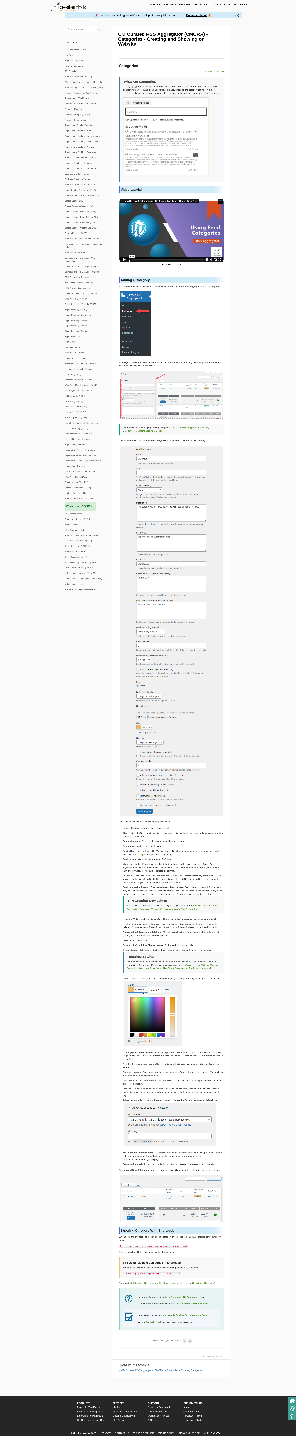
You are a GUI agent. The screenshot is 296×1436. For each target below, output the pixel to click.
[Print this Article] (221, 33)
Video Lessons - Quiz (74, 584)
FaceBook (188, 1420)
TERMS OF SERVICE (143, 1433)
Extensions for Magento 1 (90, 1411)
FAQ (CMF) (70, 342)
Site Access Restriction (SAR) (78, 541)
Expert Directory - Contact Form (79, 320)
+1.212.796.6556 (212, 1433)
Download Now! (196, 15)
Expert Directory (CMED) (76, 309)
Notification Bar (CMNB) (75, 396)
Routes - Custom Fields (75, 493)
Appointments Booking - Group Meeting (82, 136)
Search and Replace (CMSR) (77, 519)
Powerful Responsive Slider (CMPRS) (81, 423)
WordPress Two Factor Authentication (81, 535)
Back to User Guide (214, 71)
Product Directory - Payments (78, 439)
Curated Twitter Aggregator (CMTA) (80, 190)
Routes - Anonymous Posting (78, 488)
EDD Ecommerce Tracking (77, 277)
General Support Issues (75, 50)
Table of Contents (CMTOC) (77, 546)
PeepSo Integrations (74, 66)
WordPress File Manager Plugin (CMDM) (83, 239)
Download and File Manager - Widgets (82, 266)
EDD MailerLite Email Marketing (79, 282)
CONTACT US (217, 4)
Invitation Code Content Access (79, 369)
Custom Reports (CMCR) (76, 233)
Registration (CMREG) (75, 444)
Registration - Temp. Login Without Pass (83, 461)
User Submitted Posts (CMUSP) (79, 568)
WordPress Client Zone (75, 252)
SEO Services (120, 1420)
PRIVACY (106, 1433)
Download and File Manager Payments (82, 272)
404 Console (70, 71)
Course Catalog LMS (74, 201)
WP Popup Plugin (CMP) (76, 417)
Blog (199, 1415)
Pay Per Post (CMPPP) (75, 412)
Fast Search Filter (73, 347)
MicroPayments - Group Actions (79, 390)
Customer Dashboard (159, 1407)
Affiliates (152, 1420)
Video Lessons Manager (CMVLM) (80, 573)
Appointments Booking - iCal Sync (80, 147)
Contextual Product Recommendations (82, 195)
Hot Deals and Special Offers (91, 1420)
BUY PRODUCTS (237, 4)
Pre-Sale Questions (158, 1411)
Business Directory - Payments (79, 179)
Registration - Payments (75, 466)
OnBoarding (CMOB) (74, 401)
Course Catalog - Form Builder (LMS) (81, 217)
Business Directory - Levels (77, 174)
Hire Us (116, 1407)
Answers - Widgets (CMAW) (77, 114)
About (186, 1407)
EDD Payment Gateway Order (78, 288)
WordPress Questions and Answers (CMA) (84, 87)
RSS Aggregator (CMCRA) (77, 506)
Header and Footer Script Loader (79, 358)
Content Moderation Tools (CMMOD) (81, 293)
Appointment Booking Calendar (78, 125)
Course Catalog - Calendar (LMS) (79, 206)
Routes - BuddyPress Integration (79, 498)
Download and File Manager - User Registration (80, 259)
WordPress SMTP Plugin (76, 299)
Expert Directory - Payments (77, 331)
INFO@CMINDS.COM (189, 1433)
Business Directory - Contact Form (80, 168)
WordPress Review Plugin (76, 477)
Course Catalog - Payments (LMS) (80, 222)
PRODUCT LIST (71, 43)
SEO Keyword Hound (74, 530)
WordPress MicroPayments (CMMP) (81, 385)
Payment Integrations (74, 60)
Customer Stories (192, 1411)
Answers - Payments (74, 109)
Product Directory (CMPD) (76, 428)
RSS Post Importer (73, 514)
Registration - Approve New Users (80, 450)
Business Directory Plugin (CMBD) (80, 158)
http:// (142, 854)
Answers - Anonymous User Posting (81, 93)
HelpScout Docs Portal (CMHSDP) (80, 363)
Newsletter (188, 1415)
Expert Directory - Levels (76, 326)
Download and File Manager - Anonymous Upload (83, 245)
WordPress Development (125, 1411)
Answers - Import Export (75, 120)
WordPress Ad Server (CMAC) (78, 77)
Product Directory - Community (78, 434)
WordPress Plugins (163, 4)
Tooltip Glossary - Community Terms (81, 562)
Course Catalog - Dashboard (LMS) (80, 212)
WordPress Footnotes (74, 353)
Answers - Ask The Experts (77, 98)
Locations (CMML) (73, 374)
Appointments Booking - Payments (80, 152)
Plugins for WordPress (88, 1407)
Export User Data (72, 336)
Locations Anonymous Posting (78, 380)
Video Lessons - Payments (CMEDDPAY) (83, 578)
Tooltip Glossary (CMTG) (76, 557)
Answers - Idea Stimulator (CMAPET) (81, 104)
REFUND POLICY (166, 1433)
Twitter (200, 1420)
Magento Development (124, 1415)
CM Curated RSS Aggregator (183, 1297)
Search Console (72, 524)
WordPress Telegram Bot (76, 551)
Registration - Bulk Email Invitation (80, 455)
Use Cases (70, 55)
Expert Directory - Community (78, 315)
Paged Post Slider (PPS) (76, 407)
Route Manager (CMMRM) (76, 482)
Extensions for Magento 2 (90, 1415)
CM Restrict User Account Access (80, 471)
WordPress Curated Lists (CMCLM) (80, 185)
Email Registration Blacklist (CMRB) (81, 304)
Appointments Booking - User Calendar (82, 141)
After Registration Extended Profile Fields (83, 82)
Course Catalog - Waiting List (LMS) (81, 228)
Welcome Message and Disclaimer (80, 589)
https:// (152, 854)
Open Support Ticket (158, 1415)
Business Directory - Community (79, 163)
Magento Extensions (193, 4)
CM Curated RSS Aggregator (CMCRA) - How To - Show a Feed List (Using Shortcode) (172, 1283)
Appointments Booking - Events (79, 131)
